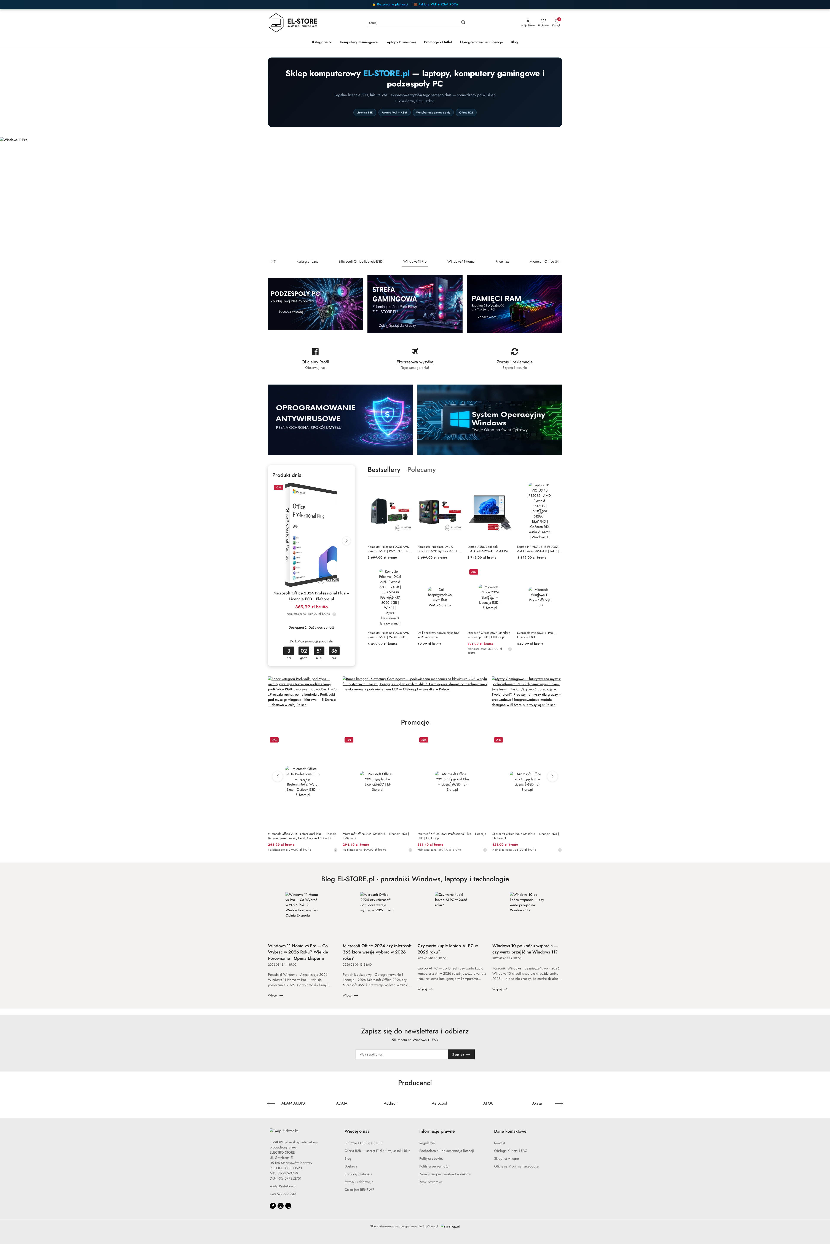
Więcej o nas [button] (357, 1131)
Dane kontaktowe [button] (510, 1131)
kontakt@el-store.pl (283, 1186)
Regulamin (427, 1142)
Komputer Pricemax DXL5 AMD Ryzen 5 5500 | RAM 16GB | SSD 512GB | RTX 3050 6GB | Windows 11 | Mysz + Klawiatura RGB (390, 549)
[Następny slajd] (820, 197)
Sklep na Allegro (506, 1158)
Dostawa (351, 1166)
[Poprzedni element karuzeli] (270, 1103)
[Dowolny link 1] (288, 1206)
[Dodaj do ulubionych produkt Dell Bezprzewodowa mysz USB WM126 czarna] (457, 572)
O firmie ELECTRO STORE (364, 1142)
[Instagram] (281, 1206)
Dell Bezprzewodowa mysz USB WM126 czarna (439, 635)
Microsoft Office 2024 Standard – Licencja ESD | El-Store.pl (489, 635)
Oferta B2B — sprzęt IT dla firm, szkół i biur (377, 1150)
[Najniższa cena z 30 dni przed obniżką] (334, 614)
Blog (348, 1158)
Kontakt (499, 1142)
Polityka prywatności (434, 1166)
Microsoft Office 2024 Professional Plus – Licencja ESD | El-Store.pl (311, 596)
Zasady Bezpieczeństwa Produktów (445, 1174)
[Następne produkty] (552, 776)
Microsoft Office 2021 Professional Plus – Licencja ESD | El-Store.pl (452, 836)
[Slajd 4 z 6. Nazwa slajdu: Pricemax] (415, 196)
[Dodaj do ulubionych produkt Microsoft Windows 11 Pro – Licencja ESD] (557, 572)
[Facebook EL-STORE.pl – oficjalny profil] (315, 358)
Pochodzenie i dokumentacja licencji (446, 1150)
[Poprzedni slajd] (9, 197)
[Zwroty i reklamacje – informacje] (514, 358)
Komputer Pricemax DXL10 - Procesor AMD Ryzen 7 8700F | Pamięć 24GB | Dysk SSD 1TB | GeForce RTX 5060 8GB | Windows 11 (439, 549)
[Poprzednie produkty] (277, 776)
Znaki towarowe (431, 1181)
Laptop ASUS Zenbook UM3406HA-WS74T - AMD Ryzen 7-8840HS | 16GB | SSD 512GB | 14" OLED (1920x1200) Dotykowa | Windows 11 (490, 549)
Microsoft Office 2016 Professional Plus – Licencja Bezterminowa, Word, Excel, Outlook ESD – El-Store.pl (302, 836)
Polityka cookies (431, 1158)
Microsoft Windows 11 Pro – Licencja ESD (536, 635)
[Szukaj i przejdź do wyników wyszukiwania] (463, 23)
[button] (322, 42)
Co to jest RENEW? (359, 1189)
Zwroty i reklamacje (359, 1181)
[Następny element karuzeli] (559, 1103)
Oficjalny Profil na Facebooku (516, 1166)
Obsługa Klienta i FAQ (511, 1150)
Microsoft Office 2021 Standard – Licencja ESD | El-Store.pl (376, 836)
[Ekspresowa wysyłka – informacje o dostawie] (414, 358)
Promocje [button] (415, 722)
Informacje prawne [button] (437, 1131)
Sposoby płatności (358, 1174)
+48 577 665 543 (283, 1193)
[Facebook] (273, 1206)
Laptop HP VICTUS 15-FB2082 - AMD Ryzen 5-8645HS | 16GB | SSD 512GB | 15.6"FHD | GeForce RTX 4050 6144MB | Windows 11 (538, 549)
